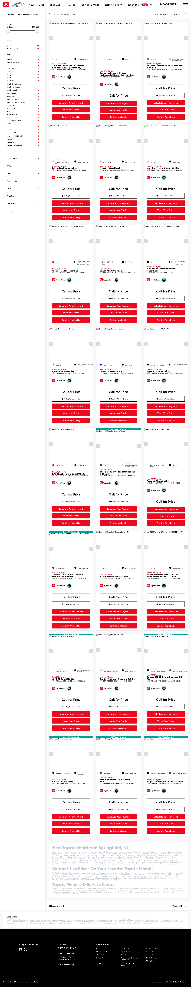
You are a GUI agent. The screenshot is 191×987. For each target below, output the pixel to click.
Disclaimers (65, 964)
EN (146, 5)
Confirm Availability (71, 116)
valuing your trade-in (106, 888)
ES (153, 5)
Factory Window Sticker (72, 95)
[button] (91, 38)
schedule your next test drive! (167, 864)
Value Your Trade (71, 109)
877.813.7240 (167, 4)
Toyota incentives (59, 874)
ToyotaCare (64, 864)
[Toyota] (6, 5)
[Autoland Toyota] (19, 4)
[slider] (8, 31)
